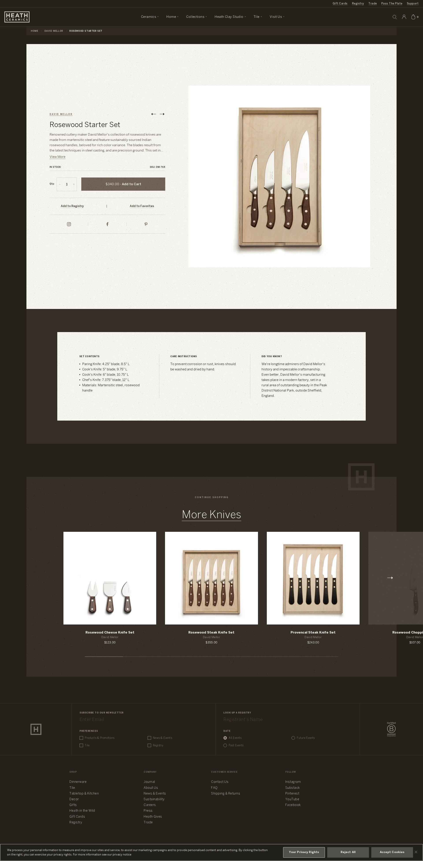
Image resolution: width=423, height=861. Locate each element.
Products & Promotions (100, 738)
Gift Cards (340, 3)
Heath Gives (153, 816)
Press (148, 810)
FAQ (214, 788)
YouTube (292, 799)
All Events (235, 738)
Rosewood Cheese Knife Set (109, 632)
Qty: (52, 184)
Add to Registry (72, 206)
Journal (149, 782)
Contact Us (219, 782)
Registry (358, 3)
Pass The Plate (392, 3)
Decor (74, 799)
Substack (292, 788)
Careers (150, 805)
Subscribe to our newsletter (102, 713)
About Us (151, 788)
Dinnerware (78, 782)
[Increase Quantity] (74, 184)
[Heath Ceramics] (36, 729)
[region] (211, 852)
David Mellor (54, 31)
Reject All (348, 852)
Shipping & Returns (225, 793)
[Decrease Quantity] (60, 184)
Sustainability (154, 799)
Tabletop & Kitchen (84, 793)
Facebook (293, 805)
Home (34, 31)
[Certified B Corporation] (391, 729)
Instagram (293, 782)
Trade (372, 3)
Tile (87, 745)
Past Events (236, 745)
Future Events (306, 738)
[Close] (416, 852)
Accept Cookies (392, 852)
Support (413, 3)
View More (57, 157)
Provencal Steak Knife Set (313, 632)
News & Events (162, 738)
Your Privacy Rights (304, 852)
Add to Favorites (142, 206)
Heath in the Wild (82, 810)
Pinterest (292, 793)
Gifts (73, 805)
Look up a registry (237, 713)
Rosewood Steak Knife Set (211, 632)
